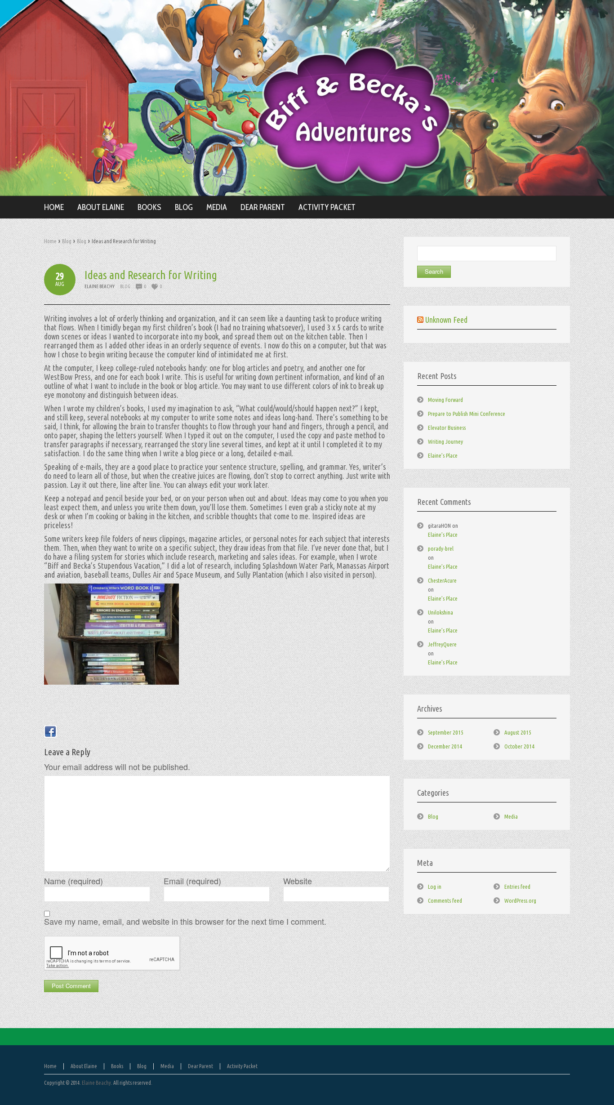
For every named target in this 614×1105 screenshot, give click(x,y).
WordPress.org (520, 900)
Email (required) (192, 880)
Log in (434, 886)
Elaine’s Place (443, 455)
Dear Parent (200, 1066)
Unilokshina (440, 612)
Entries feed (517, 886)
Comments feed (445, 900)
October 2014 (519, 746)
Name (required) (73, 880)
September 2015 (445, 732)
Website (297, 880)
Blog (66, 241)
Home (50, 241)
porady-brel (441, 548)
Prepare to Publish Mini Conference (466, 413)
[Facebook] (50, 731)
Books (117, 1066)
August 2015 (517, 732)
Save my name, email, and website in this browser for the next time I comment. (185, 921)
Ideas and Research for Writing (151, 274)
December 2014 (445, 746)
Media (511, 816)
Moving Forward (445, 400)
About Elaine (84, 1066)
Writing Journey (445, 441)
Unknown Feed (446, 319)
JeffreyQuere (442, 644)
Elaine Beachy (96, 1083)
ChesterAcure (442, 580)
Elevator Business (447, 427)
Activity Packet (242, 1066)
